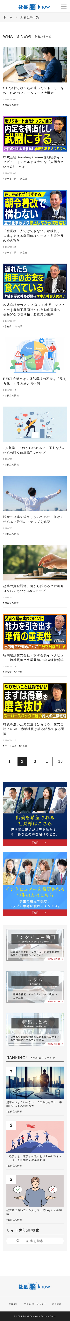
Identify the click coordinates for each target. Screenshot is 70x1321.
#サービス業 (10, 179)
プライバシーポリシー (35, 1304)
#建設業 (7, 672)
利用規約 (56, 1304)
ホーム (8, 17)
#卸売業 (18, 326)
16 (60, 761)
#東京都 (23, 179)
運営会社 (13, 1304)
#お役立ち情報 (11, 105)
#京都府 (7, 326)
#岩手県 (18, 672)
